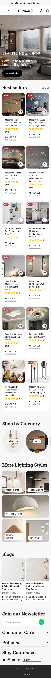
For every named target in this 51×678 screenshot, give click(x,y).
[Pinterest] (19, 660)
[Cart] (47, 11)
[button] (37, 129)
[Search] (9, 11)
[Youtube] (14, 660)
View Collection (12, 73)
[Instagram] (9, 660)
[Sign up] (41, 622)
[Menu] (3, 10)
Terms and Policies (25, 675)
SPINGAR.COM (28, 669)
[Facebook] (4, 660)
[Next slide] (45, 441)
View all (45, 88)
